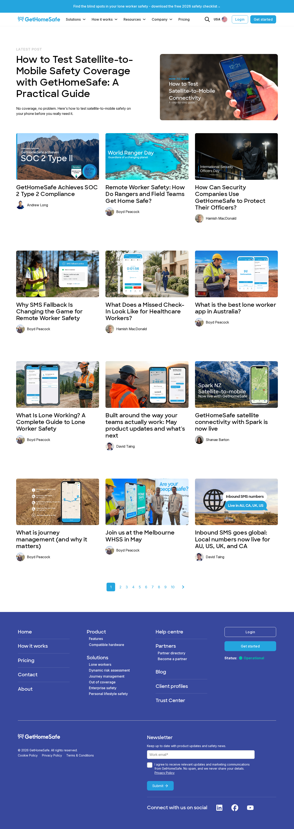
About (25, 689)
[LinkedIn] (219, 807)
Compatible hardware (106, 645)
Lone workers (100, 664)
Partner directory (171, 653)
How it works (102, 19)
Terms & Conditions (80, 755)
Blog (161, 672)
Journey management (106, 676)
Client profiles (172, 686)
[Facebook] (234, 807)
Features (96, 638)
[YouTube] (250, 807)
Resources (132, 19)
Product (96, 632)
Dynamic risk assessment (109, 670)
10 (173, 587)
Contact (27, 675)
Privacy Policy (52, 755)
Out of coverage (102, 682)
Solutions (73, 19)
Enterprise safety (102, 688)
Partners (166, 646)
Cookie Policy (28, 755)
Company (159, 19)
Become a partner (172, 659)
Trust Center (170, 700)
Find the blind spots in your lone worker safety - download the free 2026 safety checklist (145, 6)
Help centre (169, 632)
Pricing (184, 19)
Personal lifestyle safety (108, 694)
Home (25, 632)
